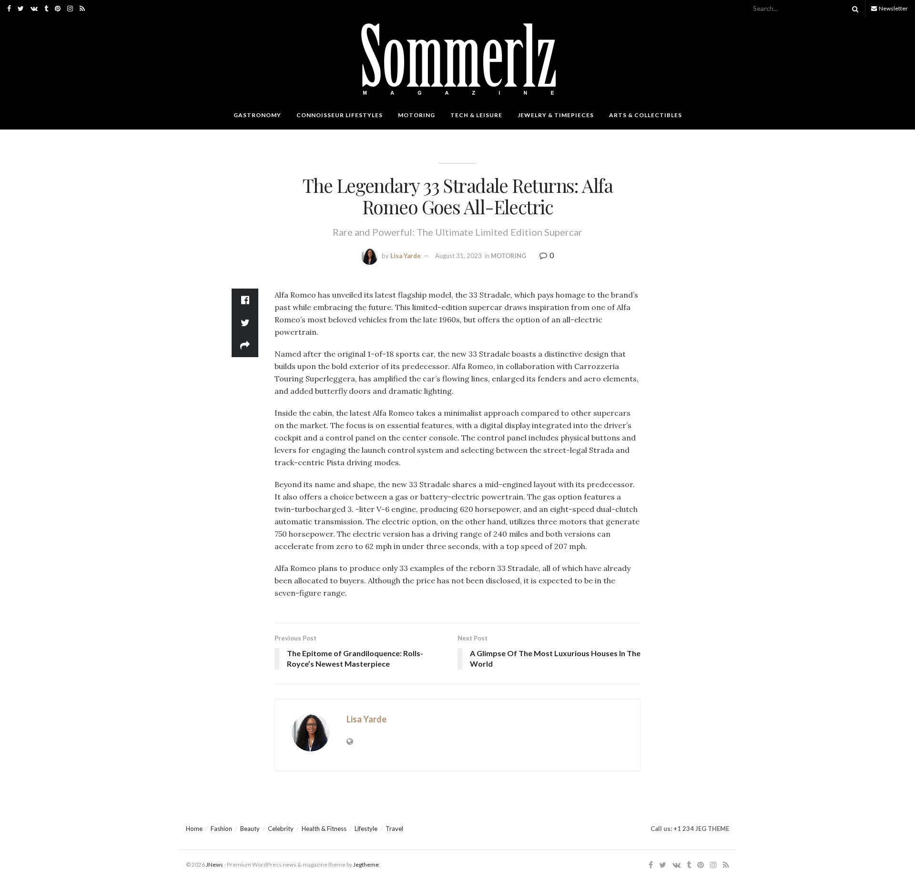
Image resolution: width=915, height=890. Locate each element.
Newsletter (893, 8)
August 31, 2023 (458, 256)
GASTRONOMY (257, 115)
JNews (214, 864)
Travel (394, 828)
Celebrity (281, 828)
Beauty (250, 828)
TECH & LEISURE (476, 115)
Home (194, 828)
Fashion (221, 828)
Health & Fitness (324, 828)
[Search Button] (853, 8)
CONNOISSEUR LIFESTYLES (339, 115)
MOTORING (416, 115)
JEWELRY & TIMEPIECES (556, 115)
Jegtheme (366, 864)
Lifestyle (366, 828)
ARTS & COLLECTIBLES (645, 115)
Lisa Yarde (405, 256)
